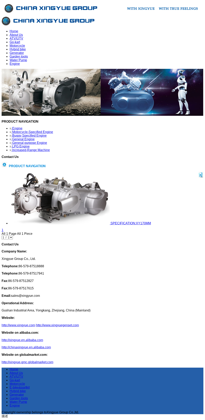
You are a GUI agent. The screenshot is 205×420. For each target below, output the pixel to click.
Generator (17, 394)
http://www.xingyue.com (18, 325)
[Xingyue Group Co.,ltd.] (48, 24)
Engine (15, 405)
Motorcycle (17, 383)
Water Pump (18, 402)
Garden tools (19, 398)
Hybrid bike (18, 391)
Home (14, 369)
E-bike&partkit (20, 387)
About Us (16, 373)
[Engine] (102, 114)
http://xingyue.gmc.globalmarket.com (27, 362)
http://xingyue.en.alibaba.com (22, 340)
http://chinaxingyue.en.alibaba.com (26, 347)
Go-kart (15, 380)
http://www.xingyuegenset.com (57, 325)
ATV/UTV (16, 376)
